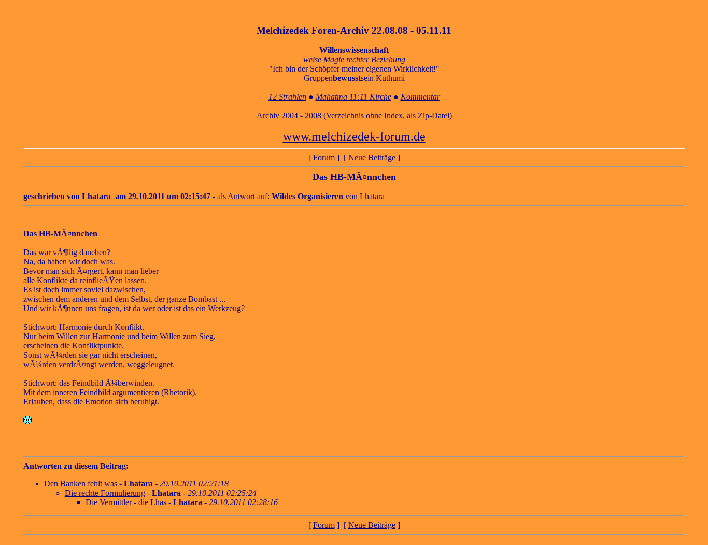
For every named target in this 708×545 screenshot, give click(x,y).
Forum (324, 157)
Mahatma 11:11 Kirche (353, 96)
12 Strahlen (287, 96)
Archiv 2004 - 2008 (289, 115)
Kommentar (420, 96)
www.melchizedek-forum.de (354, 136)
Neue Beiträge (371, 157)
